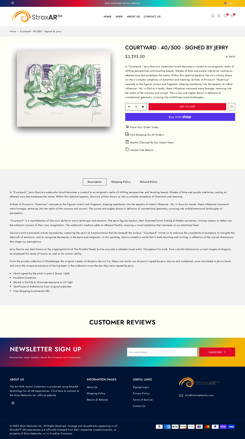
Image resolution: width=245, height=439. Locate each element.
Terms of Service (143, 399)
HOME (108, 16)
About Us (92, 387)
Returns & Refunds (97, 399)
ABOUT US (133, 16)
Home (13, 31)
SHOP (119, 16)
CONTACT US (152, 16)
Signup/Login (141, 387)
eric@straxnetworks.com (199, 395)
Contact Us (139, 406)
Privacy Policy (141, 393)
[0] (232, 16)
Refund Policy (148, 182)
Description (95, 182)
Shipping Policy (121, 182)
